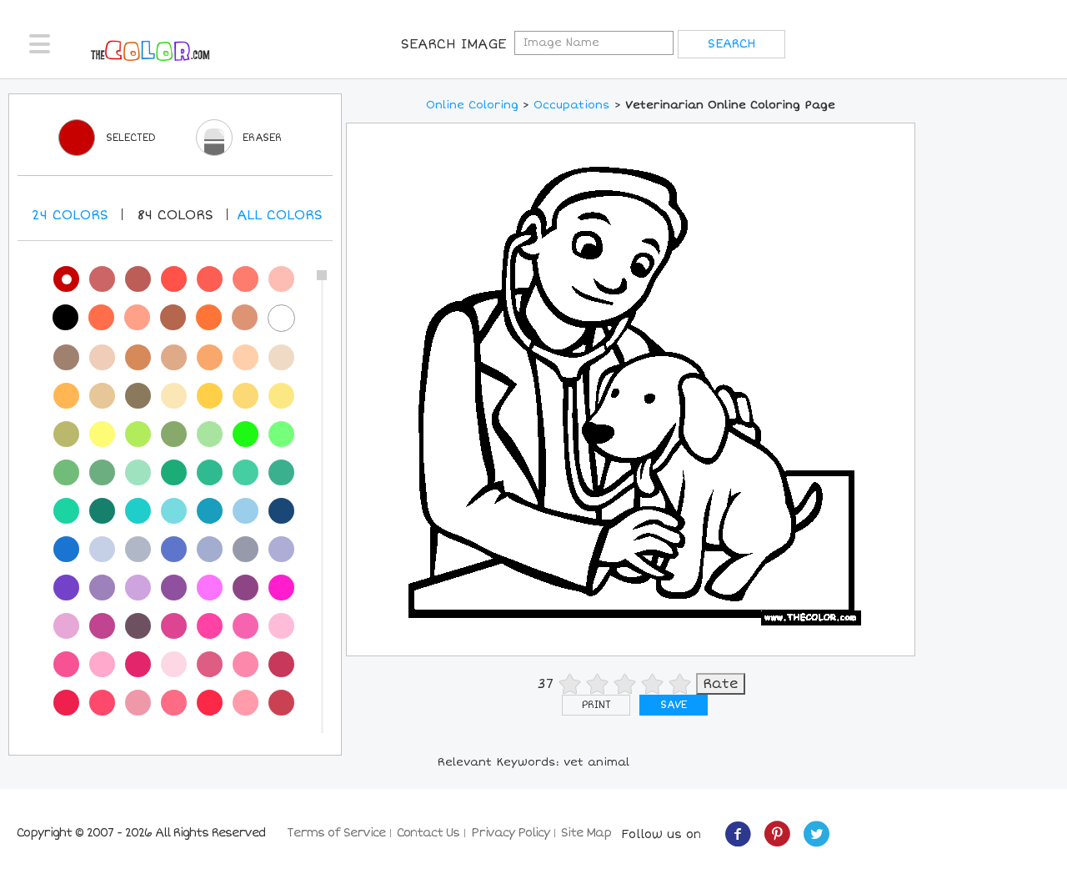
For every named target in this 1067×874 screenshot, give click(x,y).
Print (596, 705)
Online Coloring (472, 105)
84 (175, 215)
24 (70, 215)
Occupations (572, 105)
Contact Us (428, 833)
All (280, 215)
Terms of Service (336, 833)
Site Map (586, 833)
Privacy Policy (510, 833)
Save (673, 705)
